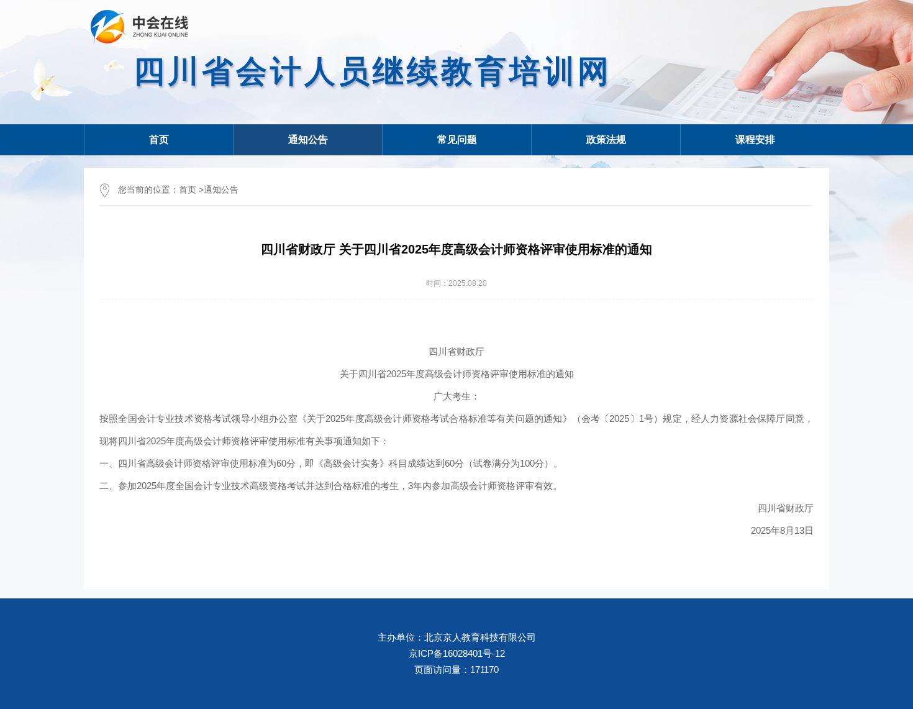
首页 (159, 139)
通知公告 (221, 189)
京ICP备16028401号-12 (457, 653)
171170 (484, 669)
